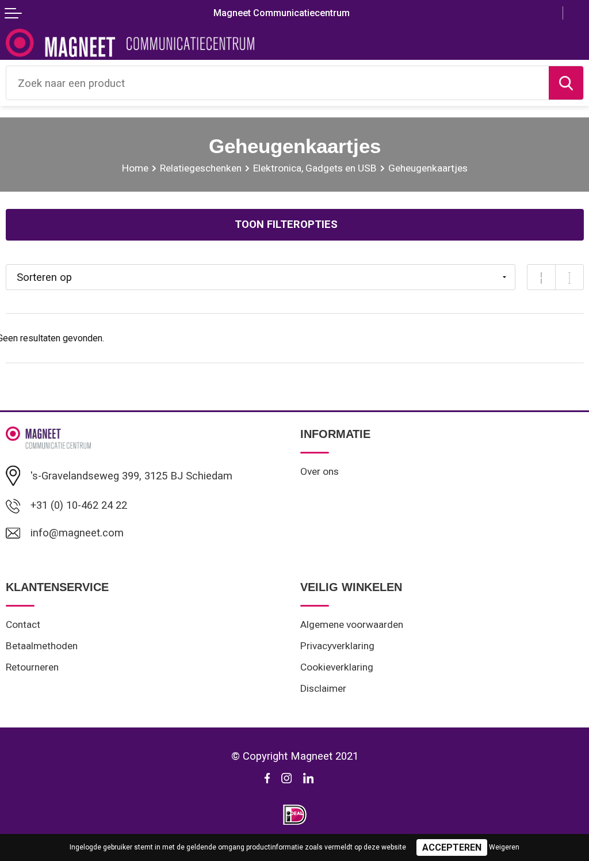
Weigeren (504, 847)
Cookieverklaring (336, 667)
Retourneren (32, 667)
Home (135, 168)
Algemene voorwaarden (351, 624)
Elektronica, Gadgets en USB (315, 168)
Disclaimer (323, 688)
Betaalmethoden (42, 646)
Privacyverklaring (337, 646)
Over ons (319, 471)
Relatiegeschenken (201, 168)
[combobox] (277, 83)
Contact (23, 624)
